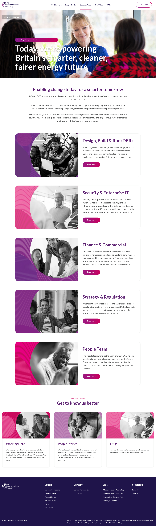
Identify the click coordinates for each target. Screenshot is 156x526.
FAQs (109, 5)
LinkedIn (135, 490)
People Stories (70, 5)
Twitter (135, 493)
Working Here (56, 5)
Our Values (99, 5)
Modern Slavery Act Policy (113, 490)
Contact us (78, 493)
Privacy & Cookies (110, 500)
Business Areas (85, 5)
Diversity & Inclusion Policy (113, 493)
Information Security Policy (113, 497)
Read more (91, 165)
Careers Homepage (52, 490)
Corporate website (81, 490)
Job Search (144, 5)
